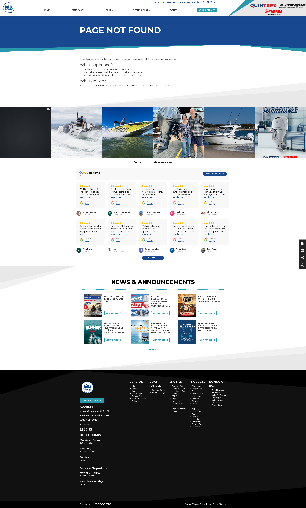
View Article (112, 313)
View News (151, 349)
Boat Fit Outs (197, 394)
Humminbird (197, 422)
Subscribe (86, 425)
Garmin (195, 417)
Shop (108, 10)
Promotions (217, 405)
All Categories (197, 386)
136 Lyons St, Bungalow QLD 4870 (94, 411)
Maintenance (197, 396)
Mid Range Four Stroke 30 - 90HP (178, 393)
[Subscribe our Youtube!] (91, 430)
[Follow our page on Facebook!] (208, 2)
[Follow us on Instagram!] (86, 430)
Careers (135, 389)
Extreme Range (158, 393)
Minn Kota (196, 419)
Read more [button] (84, 197)
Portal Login (137, 394)
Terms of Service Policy (195, 504)
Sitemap (222, 504)
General (136, 381)
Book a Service (206, 10)
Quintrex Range (158, 390)
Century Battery (198, 424)
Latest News (217, 403)
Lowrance (196, 427)
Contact (135, 391)
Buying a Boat (216, 383)
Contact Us (184, 2)
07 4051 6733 (89, 420)
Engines (175, 381)
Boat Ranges (155, 383)
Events (173, 10)
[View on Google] (78, 213)
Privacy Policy (138, 396)
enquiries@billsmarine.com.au (95, 415)
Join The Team (169, 2)
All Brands (196, 409)
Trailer (194, 404)
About (157, 2)
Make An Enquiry (219, 395)
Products (197, 381)
